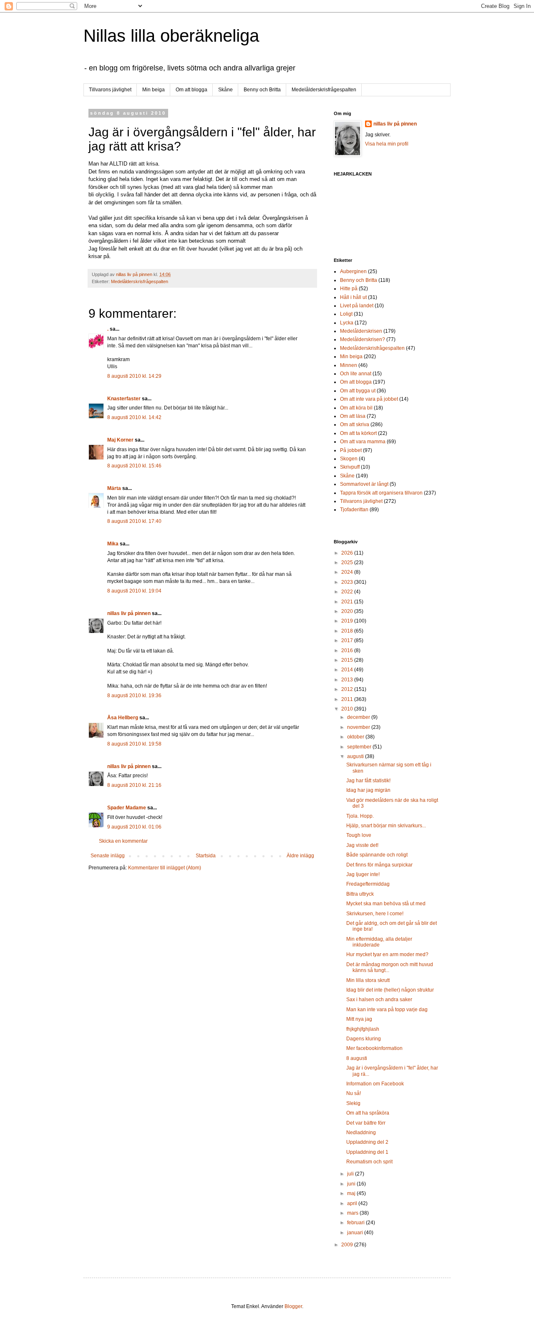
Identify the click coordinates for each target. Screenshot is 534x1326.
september (360, 747)
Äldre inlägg (300, 856)
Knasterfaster (124, 399)
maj (352, 1193)
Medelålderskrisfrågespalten (324, 90)
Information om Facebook (375, 1084)
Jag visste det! (362, 845)
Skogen (349, 459)
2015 (347, 660)
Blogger (293, 1306)
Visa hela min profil (386, 144)
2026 (347, 553)
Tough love (358, 835)
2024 (347, 572)
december (359, 717)
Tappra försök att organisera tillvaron (381, 493)
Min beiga (153, 90)
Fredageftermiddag (368, 884)
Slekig (353, 1103)
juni (352, 1184)
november (359, 727)
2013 (347, 680)
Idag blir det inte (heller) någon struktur (390, 990)
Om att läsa (352, 416)
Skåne (225, 90)
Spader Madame (126, 808)
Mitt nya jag (359, 1019)
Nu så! (353, 1093)
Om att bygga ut (357, 391)
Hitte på (349, 288)
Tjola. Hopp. (360, 816)
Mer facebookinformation (374, 1048)
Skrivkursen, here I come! (374, 914)
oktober (356, 737)
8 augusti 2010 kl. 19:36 (134, 695)
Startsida (206, 856)
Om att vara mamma (362, 442)
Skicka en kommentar (123, 841)
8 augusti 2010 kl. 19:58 (134, 744)
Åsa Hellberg (122, 718)
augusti (356, 756)
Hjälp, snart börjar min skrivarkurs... (386, 826)
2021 (347, 602)
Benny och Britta (262, 90)
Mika (112, 544)
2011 (347, 699)
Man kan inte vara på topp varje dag (387, 1009)
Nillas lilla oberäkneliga (171, 35)
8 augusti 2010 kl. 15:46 (134, 466)
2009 (347, 1245)
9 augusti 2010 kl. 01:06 (134, 827)
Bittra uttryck (360, 894)
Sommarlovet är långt (364, 484)
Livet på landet (356, 306)
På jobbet (351, 450)
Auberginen (353, 271)
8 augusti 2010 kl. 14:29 (134, 376)
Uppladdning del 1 (367, 1152)
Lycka (346, 323)
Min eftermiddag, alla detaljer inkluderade (379, 942)
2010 (347, 709)
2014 (347, 670)
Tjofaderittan (354, 509)
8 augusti (356, 1058)
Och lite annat (355, 374)
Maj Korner (120, 440)
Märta (114, 488)
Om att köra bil (356, 408)
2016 (347, 650)
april (352, 1203)
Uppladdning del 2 (367, 1142)
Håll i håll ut (353, 297)
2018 (347, 631)
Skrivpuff (350, 467)
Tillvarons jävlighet (110, 90)
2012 (347, 689)
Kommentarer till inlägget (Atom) (164, 868)
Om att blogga (191, 90)
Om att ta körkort (358, 433)
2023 (347, 582)
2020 (347, 611)
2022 (347, 592)
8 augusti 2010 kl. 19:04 (134, 591)
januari (355, 1233)
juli (351, 1174)
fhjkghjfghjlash (362, 1029)
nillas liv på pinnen (129, 613)
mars (353, 1213)
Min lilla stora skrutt (368, 980)
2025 (347, 562)
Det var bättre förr (365, 1123)
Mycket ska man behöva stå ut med (386, 904)
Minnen (348, 365)
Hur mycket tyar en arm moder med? (387, 954)
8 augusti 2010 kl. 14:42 (134, 417)
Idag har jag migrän (368, 790)
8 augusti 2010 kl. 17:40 (134, 521)
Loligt (346, 314)
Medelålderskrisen (361, 331)
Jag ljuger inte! (363, 874)
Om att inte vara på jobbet (369, 399)
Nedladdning (361, 1132)
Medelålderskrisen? (362, 339)
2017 (347, 640)
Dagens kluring (363, 1039)
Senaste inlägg (108, 856)
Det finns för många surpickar (379, 865)
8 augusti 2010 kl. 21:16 (134, 785)
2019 (347, 621)
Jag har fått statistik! (368, 781)
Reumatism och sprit (369, 1162)
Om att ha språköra (367, 1113)
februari (356, 1223)
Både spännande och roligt (377, 855)
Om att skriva (354, 424)
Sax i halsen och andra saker (379, 999)
